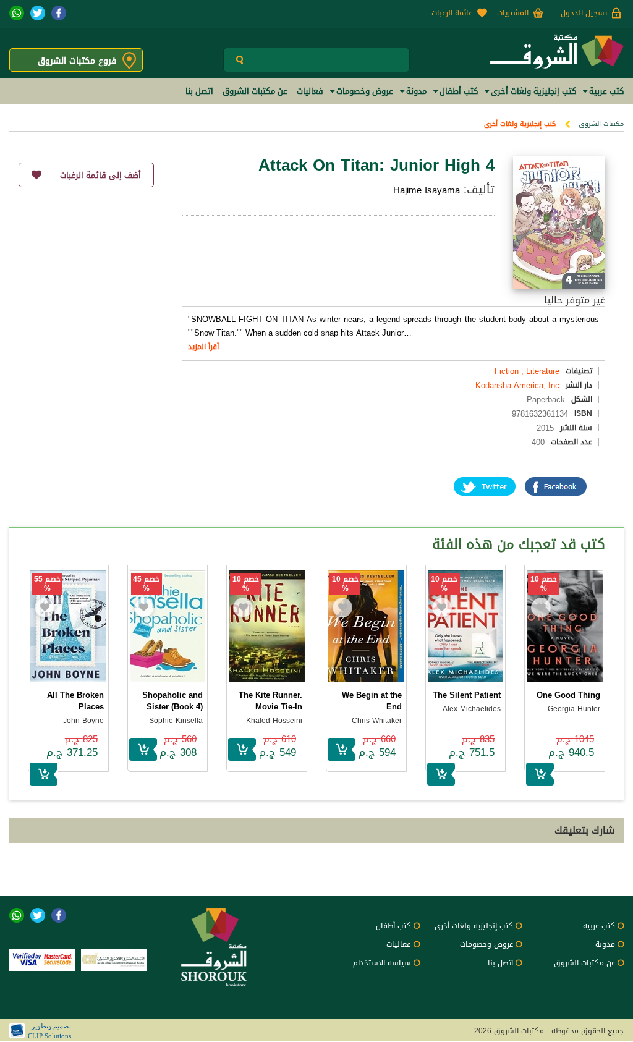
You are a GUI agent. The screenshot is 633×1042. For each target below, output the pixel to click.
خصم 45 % (146, 584)
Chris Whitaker (377, 720)
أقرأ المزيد (203, 347)
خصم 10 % (543, 584)
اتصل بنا (500, 963)
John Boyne (83, 720)
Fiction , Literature (527, 371)
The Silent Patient (467, 695)
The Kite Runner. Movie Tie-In (270, 700)
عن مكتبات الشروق (584, 963)
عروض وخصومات (486, 944)
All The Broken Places (75, 700)
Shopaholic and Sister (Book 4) (172, 700)
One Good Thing (568, 695)
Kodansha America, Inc (517, 385)
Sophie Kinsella (176, 720)
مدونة (605, 944)
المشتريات (513, 13)
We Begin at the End (372, 700)
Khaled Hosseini (274, 720)
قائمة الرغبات (452, 13)
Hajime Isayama (426, 190)
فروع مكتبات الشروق (77, 61)
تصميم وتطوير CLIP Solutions (49, 1031)
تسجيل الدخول (584, 13)
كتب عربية (599, 926)
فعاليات (398, 944)
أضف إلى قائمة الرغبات (100, 175)
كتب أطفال (393, 926)
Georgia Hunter (574, 709)
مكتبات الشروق (601, 123)
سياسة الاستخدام (382, 963)
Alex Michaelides (472, 709)
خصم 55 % (47, 584)
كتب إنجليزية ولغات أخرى (520, 123)
